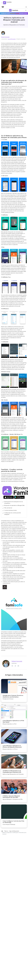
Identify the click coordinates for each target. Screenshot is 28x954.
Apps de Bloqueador (12, 39)
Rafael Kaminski (5, 37)
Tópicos (6, 831)
